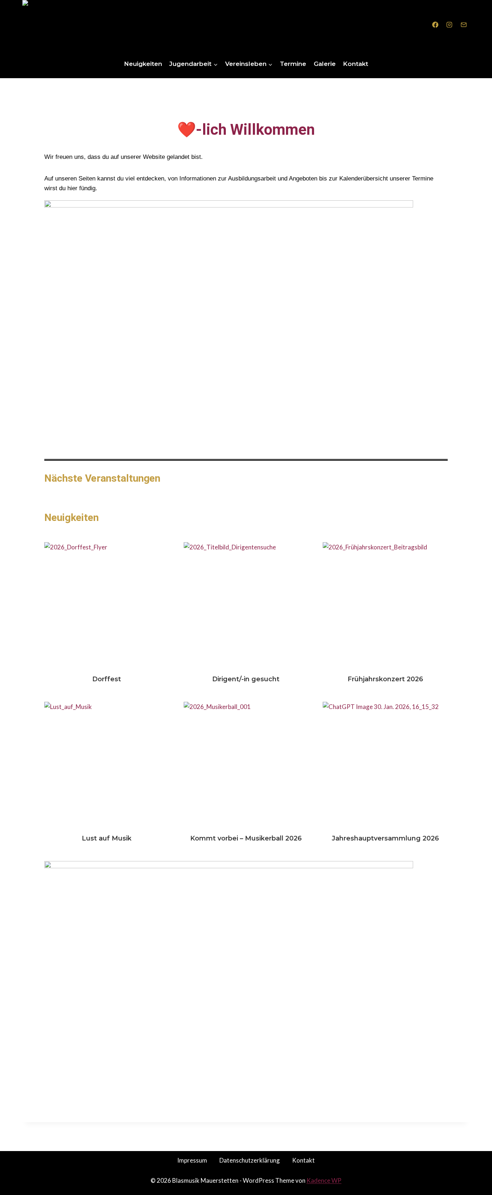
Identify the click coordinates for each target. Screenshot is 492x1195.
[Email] (463, 25)
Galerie (325, 63)
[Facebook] (435, 25)
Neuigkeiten (143, 63)
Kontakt (355, 63)
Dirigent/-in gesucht (245, 604)
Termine (293, 63)
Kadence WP (324, 1180)
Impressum (192, 1160)
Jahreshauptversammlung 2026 (385, 764)
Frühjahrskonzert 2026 (385, 604)
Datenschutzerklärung (249, 1160)
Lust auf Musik (106, 764)
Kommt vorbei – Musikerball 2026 (246, 764)
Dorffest (106, 604)
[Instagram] (449, 25)
